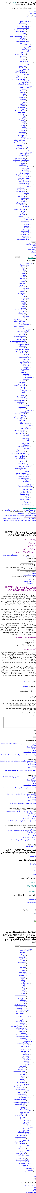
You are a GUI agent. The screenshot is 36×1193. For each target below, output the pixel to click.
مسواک (23, 24)
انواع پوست (24, 686)
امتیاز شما (33, 712)
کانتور (24, 122)
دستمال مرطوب (21, 34)
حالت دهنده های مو (20, 189)
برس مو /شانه (21, 188)
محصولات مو (29, 184)
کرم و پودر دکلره (21, 203)
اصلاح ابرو (23, 89)
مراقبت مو (26, 206)
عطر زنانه (26, 80)
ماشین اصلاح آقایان (23, 178)
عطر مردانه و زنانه (23, 84)
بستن (34, 1176)
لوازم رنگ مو (25, 198)
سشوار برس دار (24, 173)
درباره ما (34, 867)
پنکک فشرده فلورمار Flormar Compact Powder (23, 840)
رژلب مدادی (22, 135)
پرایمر (24, 115)
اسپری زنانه (22, 66)
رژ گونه (23, 120)
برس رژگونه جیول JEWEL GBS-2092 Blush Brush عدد (18, 567)
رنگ (35, 565)
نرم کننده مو (22, 216)
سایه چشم (22, 100)
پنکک (24, 117)
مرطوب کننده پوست (23, 239)
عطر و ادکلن (25, 495)
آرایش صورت (25, 109)
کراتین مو (23, 212)
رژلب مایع (23, 133)
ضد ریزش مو (22, 408)
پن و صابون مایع (21, 31)
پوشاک (31, 46)
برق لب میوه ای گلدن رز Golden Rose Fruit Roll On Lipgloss (20, 770)
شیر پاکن (23, 38)
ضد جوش (26, 227)
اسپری (27, 64)
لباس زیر (26, 502)
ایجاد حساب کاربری (30, 1185)
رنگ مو (23, 201)
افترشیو (23, 156)
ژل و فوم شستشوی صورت (18, 36)
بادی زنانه (26, 47)
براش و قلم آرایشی (20, 148)
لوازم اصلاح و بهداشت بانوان (21, 160)
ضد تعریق (23, 43)
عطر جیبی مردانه (20, 77)
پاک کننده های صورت (23, 28)
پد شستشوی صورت (20, 29)
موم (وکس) (22, 165)
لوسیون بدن (25, 236)
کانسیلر (23, 123)
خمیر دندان (22, 23)
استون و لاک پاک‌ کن (20, 142)
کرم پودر (23, 125)
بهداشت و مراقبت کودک (22, 26)
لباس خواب (22, 59)
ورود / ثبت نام (29, 1171)
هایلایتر (24, 127)
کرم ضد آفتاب (25, 232)
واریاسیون (23, 204)
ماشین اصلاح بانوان (23, 181)
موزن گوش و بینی (24, 183)
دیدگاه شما (32, 716)
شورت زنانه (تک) (21, 57)
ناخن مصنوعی (21, 145)
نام (34, 730)
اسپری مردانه (22, 67)
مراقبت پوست (28, 219)
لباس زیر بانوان (24, 52)
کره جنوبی (25, 681)
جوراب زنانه (25, 49)
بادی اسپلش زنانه (21, 71)
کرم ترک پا (26, 229)
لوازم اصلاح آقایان (24, 155)
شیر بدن (26, 226)
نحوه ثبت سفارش (32, 899)
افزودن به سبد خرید (30, 571)
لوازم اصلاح (29, 151)
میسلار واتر (22, 39)
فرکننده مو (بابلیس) (23, 176)
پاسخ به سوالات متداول (31, 902)
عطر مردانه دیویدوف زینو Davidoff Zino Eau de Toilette (20, 515)
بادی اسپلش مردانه (20, 72)
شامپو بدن (26, 224)
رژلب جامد (22, 132)
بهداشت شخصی (24, 499)
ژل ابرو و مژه (22, 97)
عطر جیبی (26, 74)
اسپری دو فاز (22, 208)
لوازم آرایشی (29, 85)
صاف (31, 566)
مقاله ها (34, 870)
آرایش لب (26, 128)
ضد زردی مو (22, 196)
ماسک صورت (25, 237)
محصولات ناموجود (27, 217)
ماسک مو (23, 214)
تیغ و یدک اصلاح (24, 153)
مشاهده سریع (32, 748)
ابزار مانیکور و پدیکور (19, 140)
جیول (27, 556)
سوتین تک (23, 56)
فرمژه (24, 102)
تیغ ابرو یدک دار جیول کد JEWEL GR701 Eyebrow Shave (20, 520)
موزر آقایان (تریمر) (20, 179)
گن (28, 51)
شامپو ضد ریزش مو (20, 194)
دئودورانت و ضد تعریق (22, 41)
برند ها (34, 874)
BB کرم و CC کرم (20, 110)
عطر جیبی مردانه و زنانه (18, 79)
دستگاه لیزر (25, 170)
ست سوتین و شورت (20, 54)
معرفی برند (25, 504)
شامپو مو (26, 193)
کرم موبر (23, 163)
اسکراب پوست (24, 222)
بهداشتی (30, 19)
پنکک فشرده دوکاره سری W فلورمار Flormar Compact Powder (19, 787)
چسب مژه (22, 90)
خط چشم (23, 92)
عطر (31, 62)
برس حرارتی (25, 168)
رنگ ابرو (23, 94)
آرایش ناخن (25, 138)
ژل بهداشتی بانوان (20, 161)
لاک (25, 143)
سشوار (27, 171)
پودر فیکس (22, 118)
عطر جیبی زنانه (21, 76)
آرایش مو (26, 186)
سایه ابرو (23, 99)
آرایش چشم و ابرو (24, 87)
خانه (34, 510)
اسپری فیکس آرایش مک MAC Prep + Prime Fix (23, 803)
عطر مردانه (25, 82)
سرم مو (23, 211)
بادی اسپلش (25, 69)
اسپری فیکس (22, 112)
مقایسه (30, 1170)
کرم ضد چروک (24, 234)
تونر (24, 33)
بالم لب (23, 130)
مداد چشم (23, 105)
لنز (28, 150)
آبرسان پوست (25, 221)
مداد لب (23, 137)
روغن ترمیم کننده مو (20, 209)
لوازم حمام (26, 44)
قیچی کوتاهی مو (21, 191)
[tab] (16, 579)
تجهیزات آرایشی (24, 146)
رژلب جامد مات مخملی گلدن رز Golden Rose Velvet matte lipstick (18, 754)
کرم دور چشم (25, 231)
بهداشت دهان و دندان (23, 21)
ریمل (24, 95)
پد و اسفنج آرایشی (20, 113)
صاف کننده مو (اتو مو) (22, 175)
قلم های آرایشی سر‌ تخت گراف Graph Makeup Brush (22, 821)
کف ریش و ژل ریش (20, 158)
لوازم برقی (29, 166)
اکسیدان (23, 199)
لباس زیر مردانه (24, 61)
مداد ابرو (23, 104)
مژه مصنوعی (22, 107)
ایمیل (34, 733)
